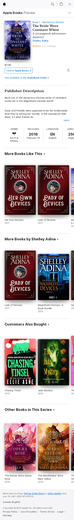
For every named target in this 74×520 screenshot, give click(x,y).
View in (17, 70)
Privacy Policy (10, 512)
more (67, 120)
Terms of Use (47, 512)
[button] (52, 4)
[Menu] (69, 4)
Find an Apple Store (34, 493)
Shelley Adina (40, 40)
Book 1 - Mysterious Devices (48, 22)
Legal (60, 512)
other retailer (54, 493)
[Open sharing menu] (68, 70)
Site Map (7, 515)
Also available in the (26, 77)
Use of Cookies (29, 512)
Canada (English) (11, 502)
